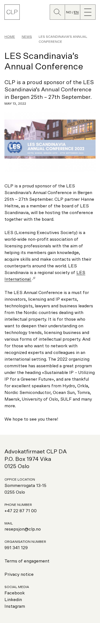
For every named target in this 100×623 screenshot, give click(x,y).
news (27, 36)
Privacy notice (19, 574)
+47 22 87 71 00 (20, 511)
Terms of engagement (26, 561)
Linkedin (13, 599)
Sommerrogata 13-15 (25, 485)
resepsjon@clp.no (22, 529)
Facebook (14, 593)
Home (9, 36)
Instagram (14, 606)
